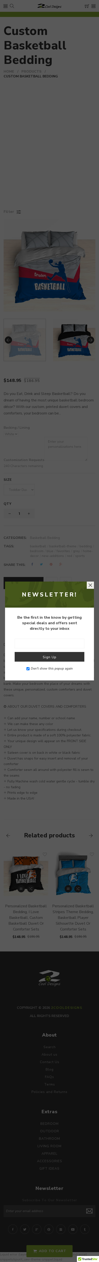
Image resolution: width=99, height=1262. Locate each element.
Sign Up (49, 657)
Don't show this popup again (52, 668)
